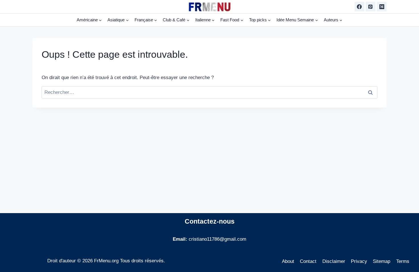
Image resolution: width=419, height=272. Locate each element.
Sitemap (381, 261)
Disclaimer (333, 261)
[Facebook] (359, 6)
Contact (308, 261)
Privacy (359, 261)
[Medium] (382, 6)
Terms (402, 261)
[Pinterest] (370, 6)
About (288, 261)
